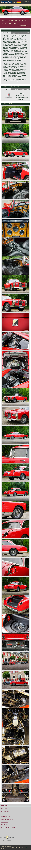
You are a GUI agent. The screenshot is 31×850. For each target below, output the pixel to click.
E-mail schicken (22, 97)
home (15, 2)
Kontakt (4, 808)
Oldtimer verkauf (7, 819)
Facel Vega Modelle (8, 827)
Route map (5, 811)
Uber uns (4, 824)
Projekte (4, 822)
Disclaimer (15, 847)
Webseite (19, 99)
